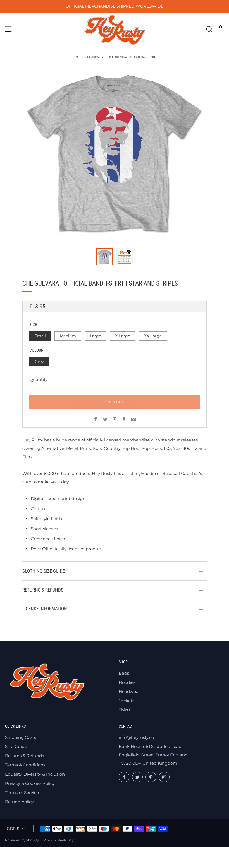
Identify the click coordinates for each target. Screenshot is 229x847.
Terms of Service (22, 792)
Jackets (126, 700)
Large (95, 336)
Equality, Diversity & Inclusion (35, 774)
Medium (68, 336)
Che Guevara (94, 57)
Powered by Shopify (22, 840)
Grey (39, 361)
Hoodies (127, 682)
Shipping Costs (20, 737)
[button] (104, 256)
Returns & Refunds (24, 755)
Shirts (124, 710)
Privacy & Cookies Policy (30, 783)
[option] (114, 154)
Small (40, 336)
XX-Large (153, 336)
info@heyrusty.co (136, 737)
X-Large (122, 336)
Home (75, 57)
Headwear (129, 691)
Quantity (38, 379)
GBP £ (13, 828)
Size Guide (16, 746)
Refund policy (19, 801)
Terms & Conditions (25, 765)
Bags (124, 673)
